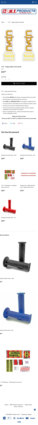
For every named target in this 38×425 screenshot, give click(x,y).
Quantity (3, 76)
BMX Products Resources (16, 404)
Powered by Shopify (26, 414)
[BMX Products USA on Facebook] (35, 410)
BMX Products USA (14, 414)
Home (2, 22)
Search (6, 404)
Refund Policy (28, 404)
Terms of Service (18, 406)
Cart (35, 2)
